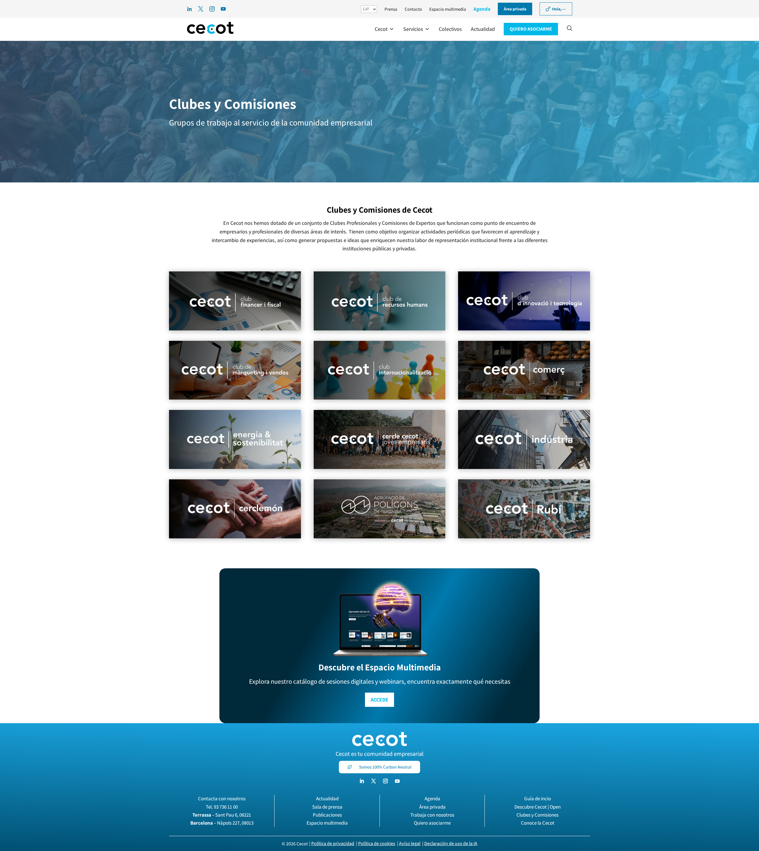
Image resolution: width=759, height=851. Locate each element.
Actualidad (327, 798)
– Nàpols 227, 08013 (221, 823)
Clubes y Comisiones (537, 815)
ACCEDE (379, 699)
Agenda (481, 9)
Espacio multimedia (447, 9)
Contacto (413, 9)
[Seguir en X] (373, 781)
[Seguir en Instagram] (385, 781)
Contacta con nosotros (221, 798)
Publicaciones (327, 815)
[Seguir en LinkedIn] (361, 781)
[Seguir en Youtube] (397, 781)
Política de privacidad (332, 843)
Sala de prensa (327, 807)
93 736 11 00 (226, 807)
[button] (384, 29)
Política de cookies (376, 843)
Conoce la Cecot (537, 823)
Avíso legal (409, 843)
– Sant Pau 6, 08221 (221, 815)
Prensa (391, 9)
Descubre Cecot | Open (537, 807)
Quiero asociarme (432, 823)
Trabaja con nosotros (432, 815)
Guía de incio (537, 798)
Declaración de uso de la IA (450, 843)
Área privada (432, 807)
